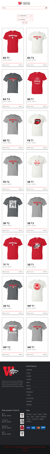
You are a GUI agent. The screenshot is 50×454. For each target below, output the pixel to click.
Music (28, 382)
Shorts (28, 385)
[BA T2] (37, 41)
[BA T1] (13, 41)
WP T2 (6, 347)
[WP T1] (37, 289)
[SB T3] (37, 207)
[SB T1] (37, 165)
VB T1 (30, 264)
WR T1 (30, 347)
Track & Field (30, 398)
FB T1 (30, 140)
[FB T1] (37, 124)
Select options (6, 65)
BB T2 (6, 140)
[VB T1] (37, 248)
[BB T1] (37, 83)
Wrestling (29, 404)
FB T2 (6, 181)
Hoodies (29, 379)
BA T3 (6, 99)
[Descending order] (31, 15)
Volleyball (29, 401)
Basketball (29, 369)
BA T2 (30, 57)
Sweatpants (30, 392)
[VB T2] (13, 289)
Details (21, 65)
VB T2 (6, 305)
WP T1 (30, 305)
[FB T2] (13, 165)
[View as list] (26, 22)
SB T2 (6, 223)
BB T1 (30, 99)
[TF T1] (13, 248)
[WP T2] (13, 331)
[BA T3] (13, 83)
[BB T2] (13, 124)
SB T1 (30, 181)
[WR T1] (37, 331)
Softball (29, 388)
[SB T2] (13, 207)
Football (29, 376)
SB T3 (30, 223)
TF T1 (6, 264)
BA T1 (6, 57)
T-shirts (29, 395)
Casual (28, 373)
